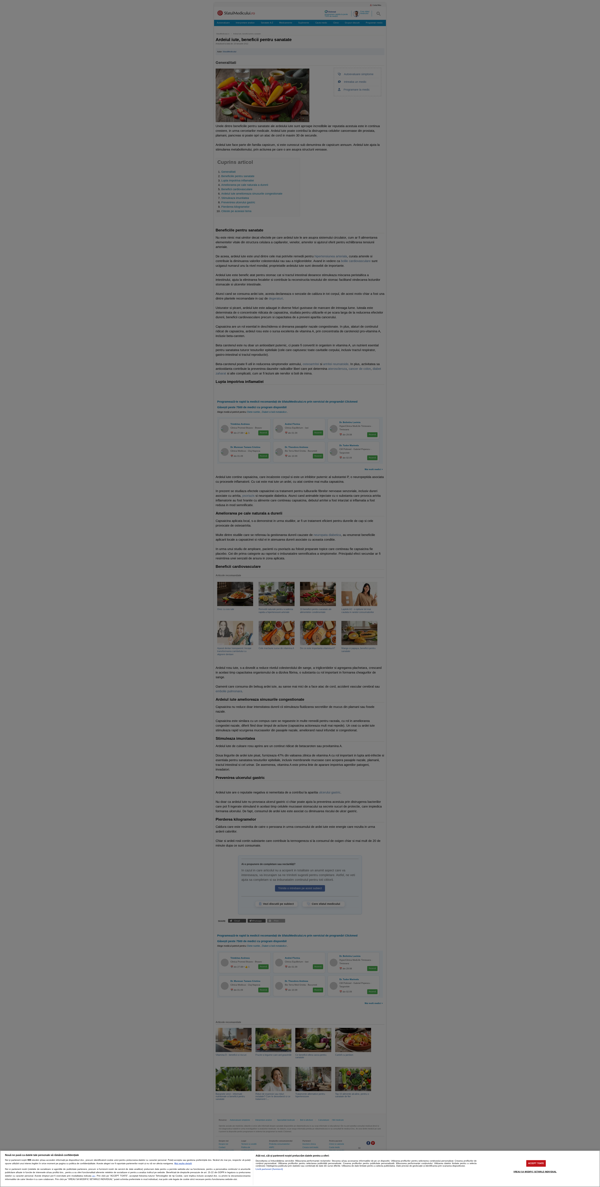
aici (93, 1176)
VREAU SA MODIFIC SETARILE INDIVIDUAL (535, 1172)
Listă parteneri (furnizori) (269, 1169)
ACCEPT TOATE (536, 1163)
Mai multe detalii (183, 1163)
